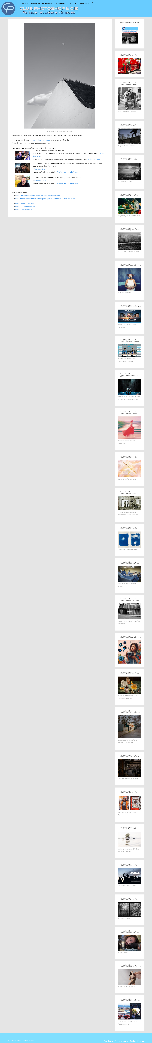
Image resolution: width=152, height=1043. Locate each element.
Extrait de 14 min (40, 180)
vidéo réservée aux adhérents (66, 172)
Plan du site (108, 1041)
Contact (141, 1041)
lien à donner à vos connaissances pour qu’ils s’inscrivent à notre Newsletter (45, 199)
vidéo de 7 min (94, 159)
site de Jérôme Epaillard (24, 204)
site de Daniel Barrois (23, 210)
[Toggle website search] (92, 3)
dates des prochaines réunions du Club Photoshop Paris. (38, 196)
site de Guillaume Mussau (25, 207)
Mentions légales (121, 1041)
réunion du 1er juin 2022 (40, 140)
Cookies (133, 1041)
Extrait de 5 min (40, 169)
